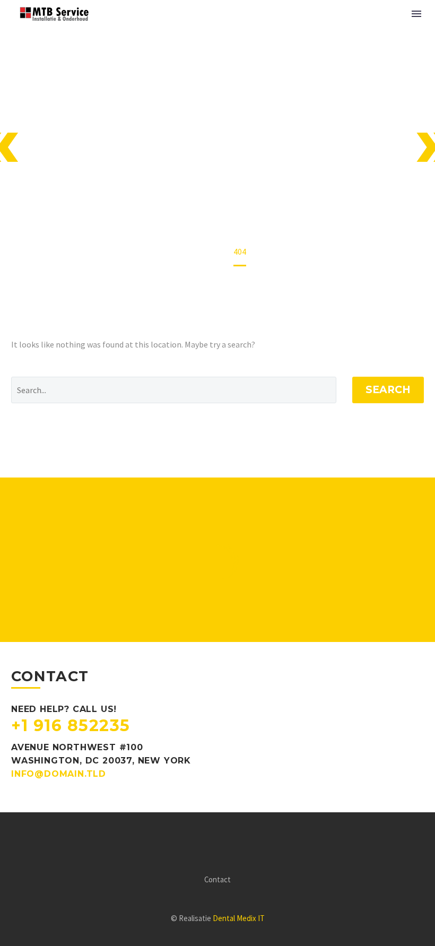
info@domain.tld (58, 774)
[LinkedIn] (224, 841)
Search (388, 390)
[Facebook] (210, 841)
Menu (416, 14)
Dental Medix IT (239, 918)
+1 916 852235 (70, 725)
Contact (217, 880)
